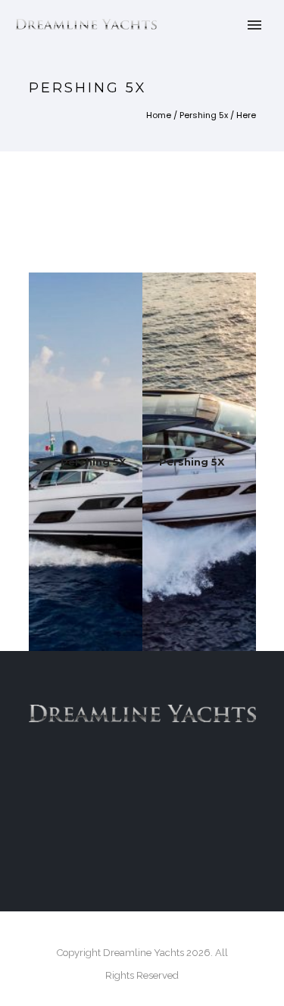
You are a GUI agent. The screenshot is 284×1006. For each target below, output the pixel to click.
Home (158, 115)
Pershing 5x (203, 115)
